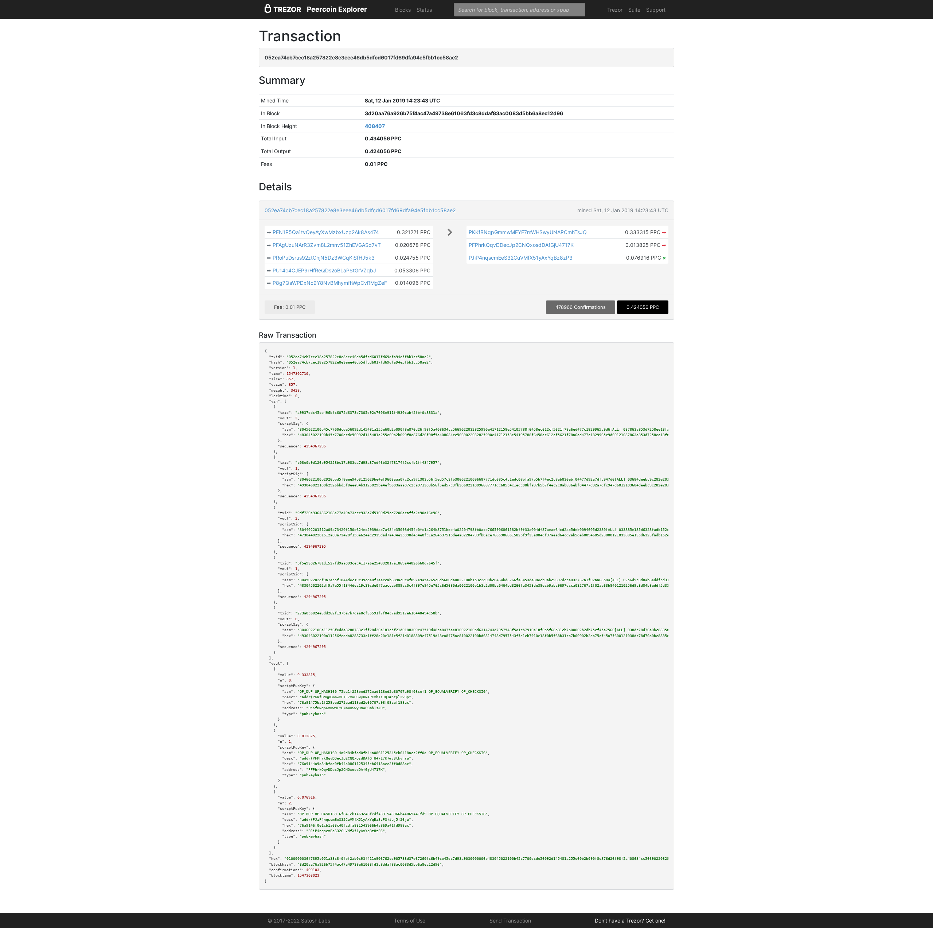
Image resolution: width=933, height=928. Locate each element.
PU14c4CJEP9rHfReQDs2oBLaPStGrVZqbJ (324, 270)
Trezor (614, 10)
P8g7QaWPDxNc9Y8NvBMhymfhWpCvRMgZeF (330, 283)
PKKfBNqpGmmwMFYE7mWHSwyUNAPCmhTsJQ (528, 232)
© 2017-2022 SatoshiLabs (299, 920)
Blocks (403, 10)
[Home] (283, 9)
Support (655, 10)
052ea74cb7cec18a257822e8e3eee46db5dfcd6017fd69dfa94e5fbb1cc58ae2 (360, 210)
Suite (634, 10)
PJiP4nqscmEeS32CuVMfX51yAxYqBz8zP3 (521, 258)
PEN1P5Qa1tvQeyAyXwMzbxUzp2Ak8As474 (326, 232)
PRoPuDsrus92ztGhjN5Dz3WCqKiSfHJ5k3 (324, 258)
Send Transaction (510, 920)
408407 (375, 126)
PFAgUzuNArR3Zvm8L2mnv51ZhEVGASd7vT (327, 245)
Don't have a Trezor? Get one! (630, 920)
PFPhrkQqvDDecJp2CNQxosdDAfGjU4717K (521, 245)
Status (424, 10)
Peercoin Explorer (337, 9)
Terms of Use (409, 920)
